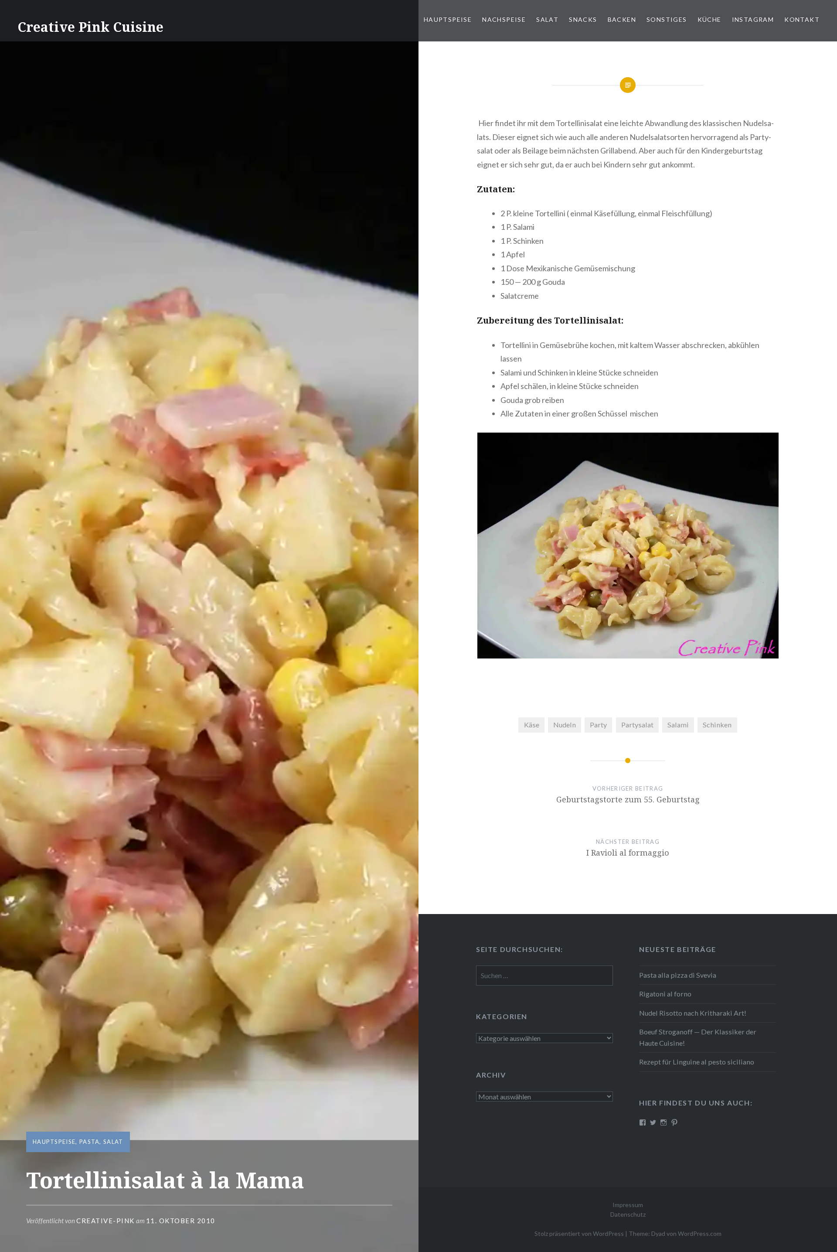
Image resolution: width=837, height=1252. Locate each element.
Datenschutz (628, 1214)
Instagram (753, 19)
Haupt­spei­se (448, 19)
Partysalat (637, 724)
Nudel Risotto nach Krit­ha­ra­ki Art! (692, 1013)
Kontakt (802, 19)
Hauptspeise (54, 1141)
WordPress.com (699, 1233)
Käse (531, 724)
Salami (678, 724)
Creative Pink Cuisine (90, 27)
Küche (709, 19)
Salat (547, 19)
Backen (622, 19)
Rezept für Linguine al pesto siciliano (696, 1062)
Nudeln (564, 724)
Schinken (717, 724)
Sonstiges (666, 19)
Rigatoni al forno (665, 993)
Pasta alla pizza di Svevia (677, 975)
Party (598, 724)
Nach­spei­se (504, 19)
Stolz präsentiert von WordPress (579, 1233)
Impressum (627, 1204)
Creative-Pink (105, 1221)
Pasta (89, 1141)
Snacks (583, 19)
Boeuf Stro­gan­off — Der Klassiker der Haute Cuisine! (697, 1037)
